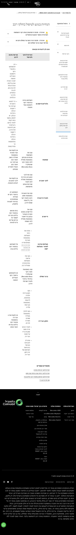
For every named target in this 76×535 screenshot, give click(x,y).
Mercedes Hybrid (55, 420)
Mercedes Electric (54, 417)
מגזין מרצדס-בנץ (42, 425)
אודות (45, 414)
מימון (72, 410)
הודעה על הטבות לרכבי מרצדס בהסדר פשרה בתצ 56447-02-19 (41, 450)
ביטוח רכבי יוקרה (69, 414)
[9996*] (8, 4)
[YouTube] (8, 482)
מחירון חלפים (43, 440)
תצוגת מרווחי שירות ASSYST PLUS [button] (64, 35)
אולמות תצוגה (29, 410)
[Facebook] (12, 482)
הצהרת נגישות (49, 482)
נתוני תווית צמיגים (41, 437)
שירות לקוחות (43, 410)
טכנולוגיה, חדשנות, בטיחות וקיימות (41, 421)
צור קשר (31, 417)
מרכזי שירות (30, 414)
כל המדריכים (67, 13)
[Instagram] (4, 482)
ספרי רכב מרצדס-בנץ (40, 429)
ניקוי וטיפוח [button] (65, 54)
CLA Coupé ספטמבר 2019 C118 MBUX (49, 13)
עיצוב (45, 417)
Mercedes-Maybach (54, 414)
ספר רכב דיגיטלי (69, 420)
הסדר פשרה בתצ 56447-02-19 (41, 459)
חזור (28, 2)
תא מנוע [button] (66, 45)
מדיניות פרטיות (60, 482)
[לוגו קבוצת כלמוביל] (13, 406)
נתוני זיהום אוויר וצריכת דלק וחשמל (41, 433)
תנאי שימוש (70, 482)
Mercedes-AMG (55, 410)
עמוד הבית (16, 2)
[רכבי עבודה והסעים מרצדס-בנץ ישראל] (38, 4)
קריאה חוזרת (43, 444)
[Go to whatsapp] (3, 524)
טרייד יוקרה (70, 417)
